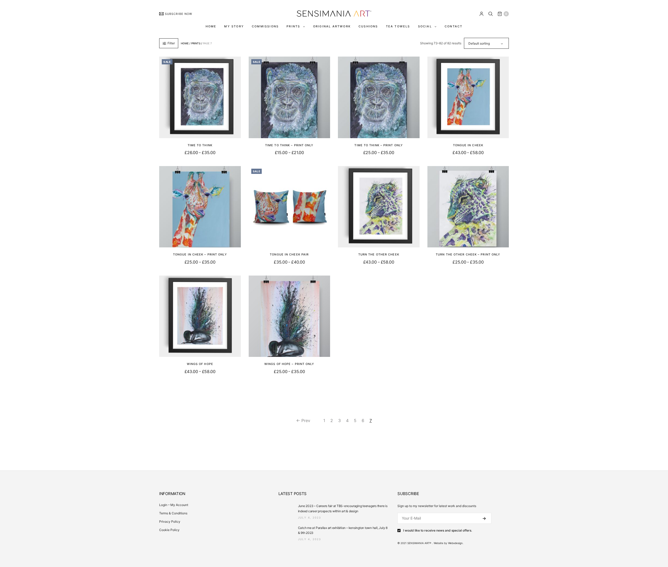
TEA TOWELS (398, 26)
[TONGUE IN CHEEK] (468, 97)
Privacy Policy (169, 521)
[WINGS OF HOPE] (200, 316)
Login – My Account (173, 505)
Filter (171, 43)
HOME (211, 26)
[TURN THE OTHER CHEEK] (379, 207)
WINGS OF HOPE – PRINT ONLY (289, 364)
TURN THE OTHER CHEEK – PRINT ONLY (468, 254)
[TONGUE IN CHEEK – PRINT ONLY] (200, 207)
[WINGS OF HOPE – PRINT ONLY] (289, 316)
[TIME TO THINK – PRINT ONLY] (289, 97)
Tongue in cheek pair (289, 254)
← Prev (303, 420)
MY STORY (234, 26)
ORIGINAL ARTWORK (332, 26)
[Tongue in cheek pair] (289, 207)
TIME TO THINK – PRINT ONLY (289, 145)
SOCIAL (425, 26)
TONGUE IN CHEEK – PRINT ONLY (200, 254)
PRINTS (293, 26)
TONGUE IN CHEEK (468, 145)
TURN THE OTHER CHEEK (378, 254)
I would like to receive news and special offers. (437, 530)
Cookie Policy (169, 530)
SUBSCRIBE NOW (178, 14)
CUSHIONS (368, 26)
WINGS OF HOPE (200, 364)
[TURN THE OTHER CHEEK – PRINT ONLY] (468, 207)
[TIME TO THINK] (200, 97)
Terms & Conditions (173, 513)
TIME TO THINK (200, 145)
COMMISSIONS (265, 26)
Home (185, 43)
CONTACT (453, 26)
